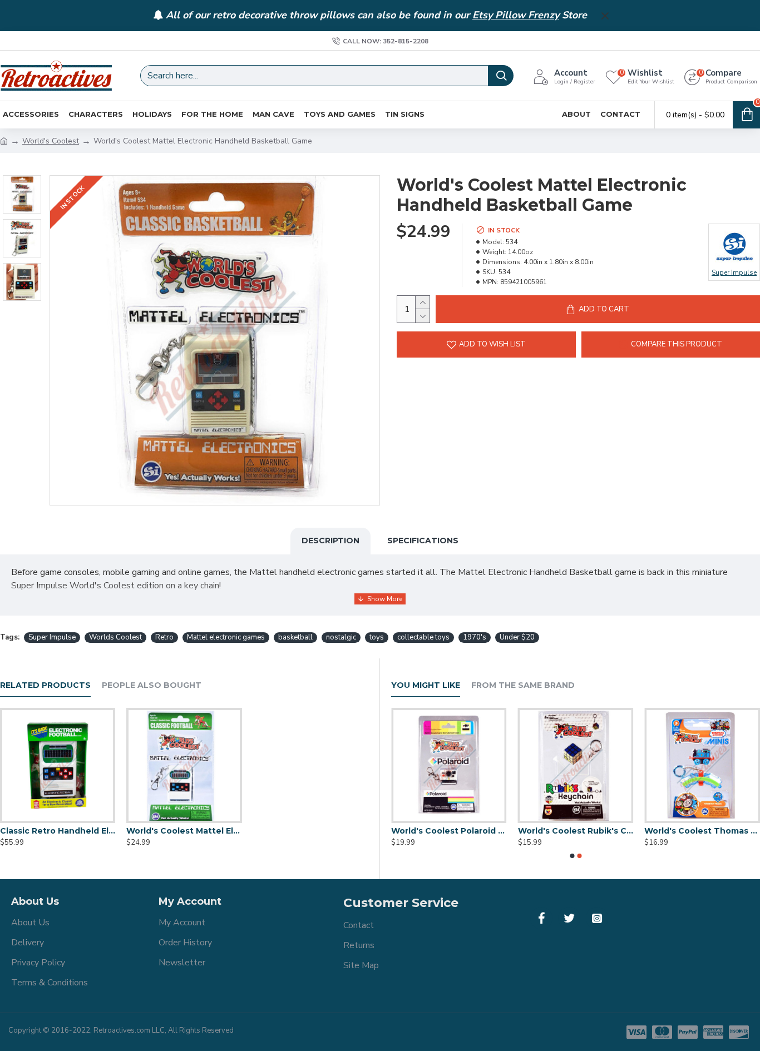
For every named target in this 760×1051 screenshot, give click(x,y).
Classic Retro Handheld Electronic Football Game (57, 831)
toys (376, 637)
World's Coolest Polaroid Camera (568, 831)
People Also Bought (151, 685)
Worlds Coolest (115, 637)
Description (330, 541)
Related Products (45, 685)
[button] (572, 856)
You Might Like (425, 685)
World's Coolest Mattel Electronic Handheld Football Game (183, 831)
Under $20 (517, 637)
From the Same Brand (523, 685)
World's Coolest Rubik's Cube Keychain (695, 831)
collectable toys (423, 637)
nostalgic (341, 637)
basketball (295, 637)
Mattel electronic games (226, 637)
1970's (474, 637)
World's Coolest (50, 141)
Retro (164, 637)
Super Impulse (52, 637)
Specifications (422, 541)
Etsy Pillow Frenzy (515, 15)
